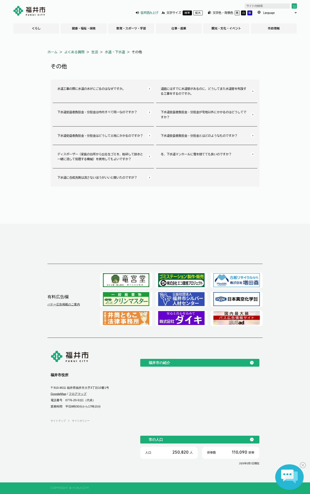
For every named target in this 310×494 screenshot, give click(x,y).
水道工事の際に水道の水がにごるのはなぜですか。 (91, 88)
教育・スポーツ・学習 (131, 28)
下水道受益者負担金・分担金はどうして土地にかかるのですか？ (100, 135)
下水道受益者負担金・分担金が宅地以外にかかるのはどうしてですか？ (203, 115)
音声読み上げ (149, 12)
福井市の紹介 (159, 363)
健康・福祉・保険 (84, 28)
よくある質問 (74, 52)
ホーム (52, 52)
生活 (94, 52)
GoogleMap (58, 393)
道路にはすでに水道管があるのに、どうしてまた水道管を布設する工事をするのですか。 (203, 91)
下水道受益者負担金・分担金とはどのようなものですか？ (199, 135)
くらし (36, 28)
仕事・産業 (178, 28)
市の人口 (156, 439)
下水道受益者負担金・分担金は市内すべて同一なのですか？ (97, 112)
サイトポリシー (81, 420)
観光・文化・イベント (226, 28)
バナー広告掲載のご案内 (63, 304)
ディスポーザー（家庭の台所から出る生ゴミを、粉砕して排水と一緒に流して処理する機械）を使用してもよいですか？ (100, 157)
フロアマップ (77, 393)
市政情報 (274, 28)
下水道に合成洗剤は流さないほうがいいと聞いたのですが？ (97, 177)
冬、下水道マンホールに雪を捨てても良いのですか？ (196, 154)
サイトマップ (58, 420)
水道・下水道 (115, 52)
